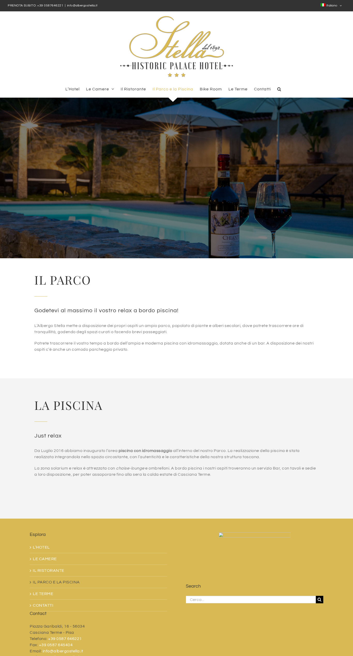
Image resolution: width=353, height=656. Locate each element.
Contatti (43, 605)
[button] (279, 89)
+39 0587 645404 (56, 645)
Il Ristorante (48, 570)
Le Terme (43, 594)
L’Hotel (41, 547)
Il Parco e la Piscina (56, 582)
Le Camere (45, 559)
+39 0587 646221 (65, 639)
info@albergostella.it (82, 5)
